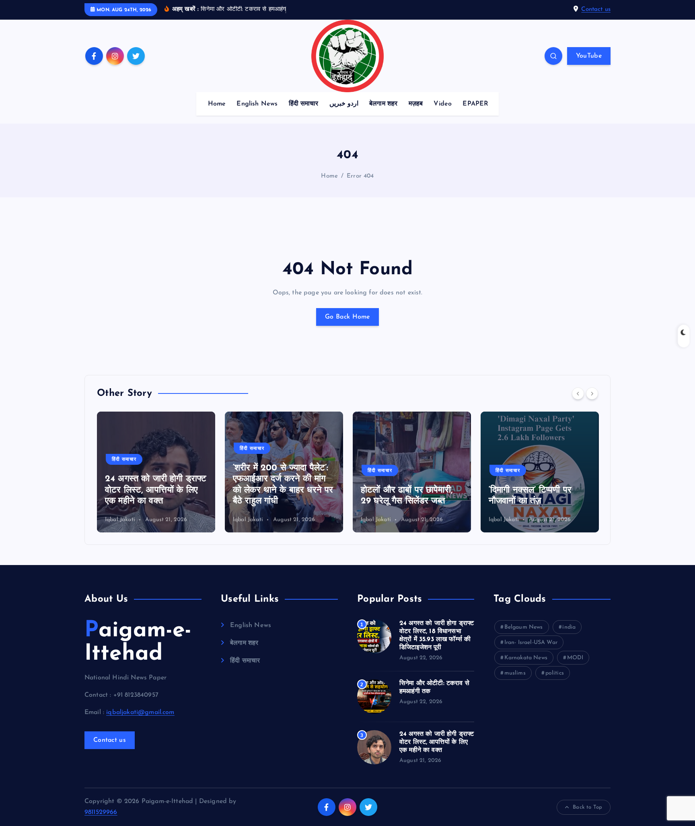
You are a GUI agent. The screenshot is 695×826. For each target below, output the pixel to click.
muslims (515, 673)
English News (257, 104)
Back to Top (587, 807)
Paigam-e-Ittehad (137, 642)
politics (554, 673)
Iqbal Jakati (120, 520)
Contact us (596, 9)
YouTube (589, 56)
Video (443, 104)
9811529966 (100, 812)
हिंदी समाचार (304, 104)
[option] (156, 472)
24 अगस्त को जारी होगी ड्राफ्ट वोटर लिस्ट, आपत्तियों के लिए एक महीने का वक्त (155, 490)
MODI (575, 658)
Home (217, 104)
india (569, 627)
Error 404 (360, 176)
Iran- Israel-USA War (530, 643)
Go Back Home (347, 317)
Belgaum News (523, 627)
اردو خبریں (343, 104)
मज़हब (416, 104)
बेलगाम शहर (383, 104)
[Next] (592, 393)
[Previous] (578, 393)
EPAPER (475, 104)
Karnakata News (525, 658)
